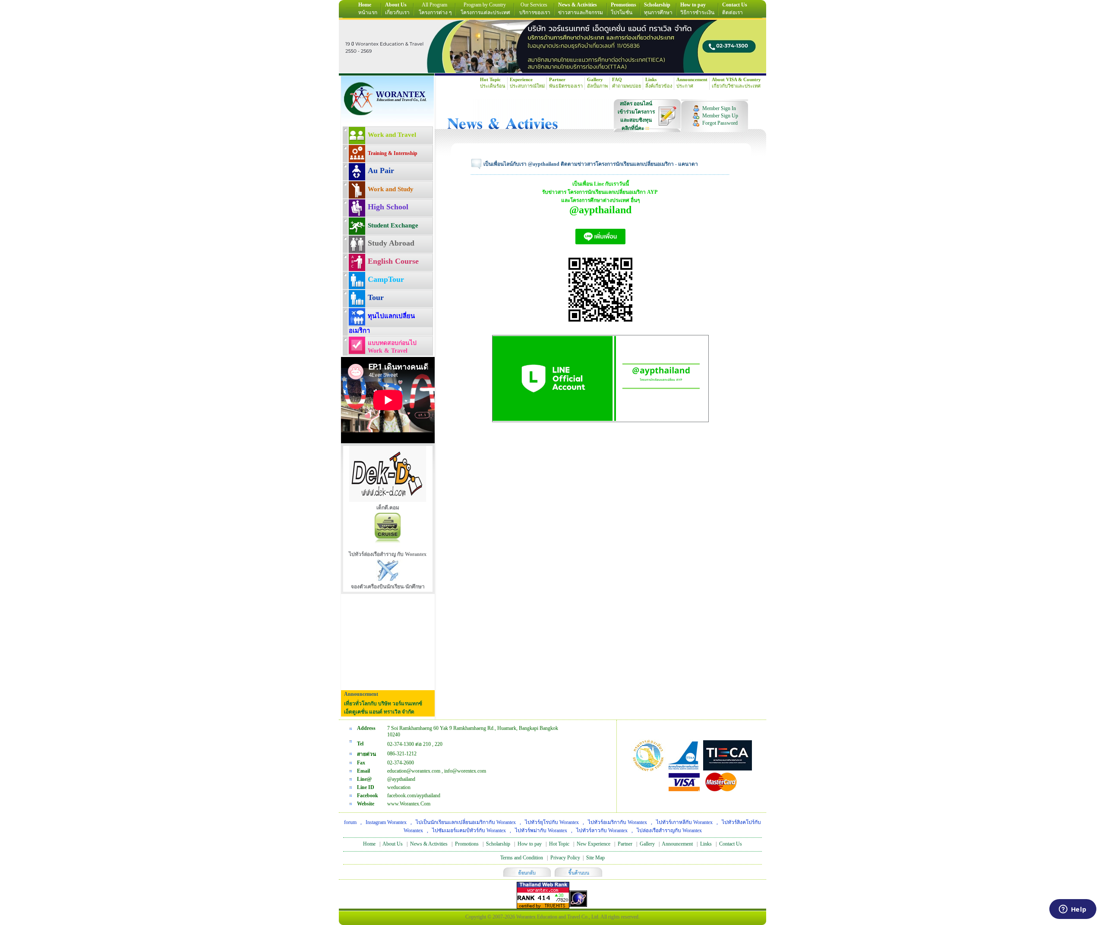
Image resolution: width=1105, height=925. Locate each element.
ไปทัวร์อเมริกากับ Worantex (617, 822)
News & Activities (429, 844)
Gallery (647, 844)
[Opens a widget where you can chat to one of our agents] (1072, 910)
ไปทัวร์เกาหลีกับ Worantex (684, 822)
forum (350, 822)
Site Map (595, 858)
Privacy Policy (565, 858)
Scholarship (498, 844)
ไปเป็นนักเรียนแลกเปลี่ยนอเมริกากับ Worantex (466, 822)
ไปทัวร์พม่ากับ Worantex (541, 830)
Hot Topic (559, 844)
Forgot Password (720, 123)
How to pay (530, 844)
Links (706, 844)
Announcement (677, 844)
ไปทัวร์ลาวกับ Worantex (602, 830)
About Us (392, 844)
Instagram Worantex (386, 822)
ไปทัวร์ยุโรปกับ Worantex (552, 822)
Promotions (467, 844)
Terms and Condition (521, 858)
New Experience (593, 844)
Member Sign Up (720, 116)
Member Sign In (719, 108)
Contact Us (730, 844)
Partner (625, 844)
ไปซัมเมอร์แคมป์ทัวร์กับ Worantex (469, 830)
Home (369, 844)
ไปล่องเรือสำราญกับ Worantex (669, 830)
